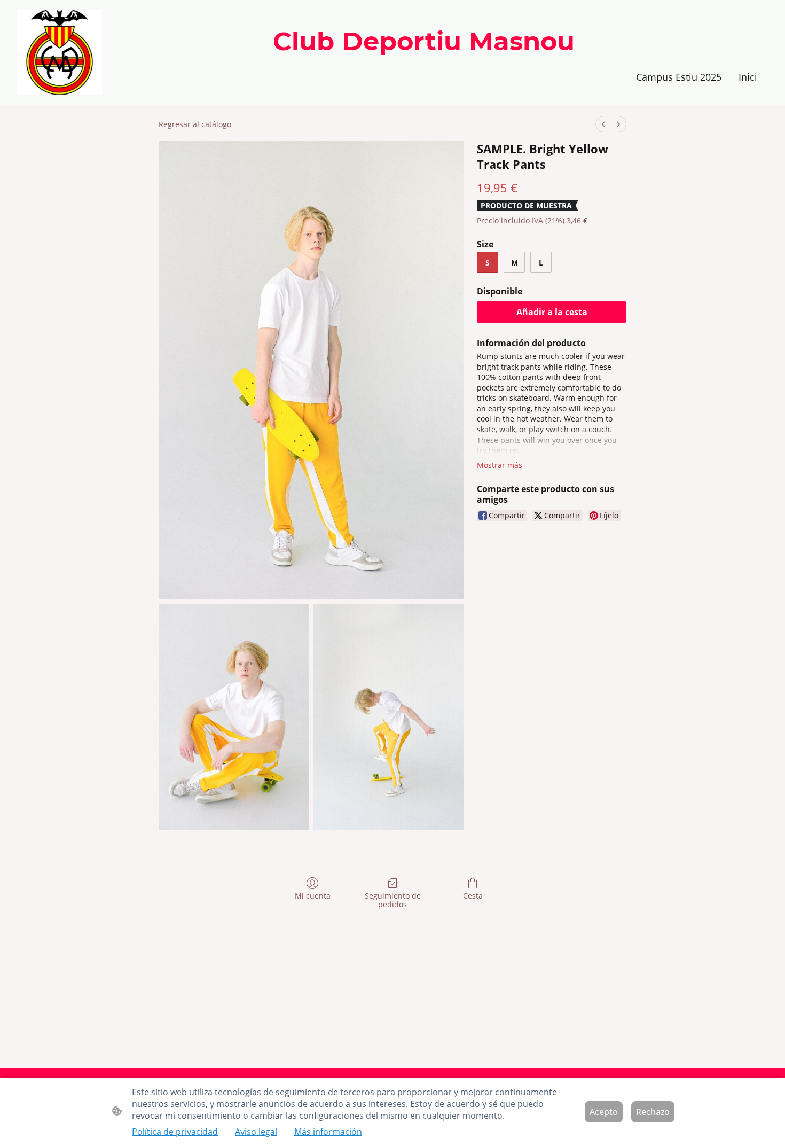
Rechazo (653, 1112)
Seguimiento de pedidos (393, 900)
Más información (328, 1131)
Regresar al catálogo (195, 124)
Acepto (604, 1112)
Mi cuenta (313, 896)
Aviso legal (256, 1131)
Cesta (473, 896)
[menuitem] (603, 124)
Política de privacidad (175, 1131)
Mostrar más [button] (499, 465)
